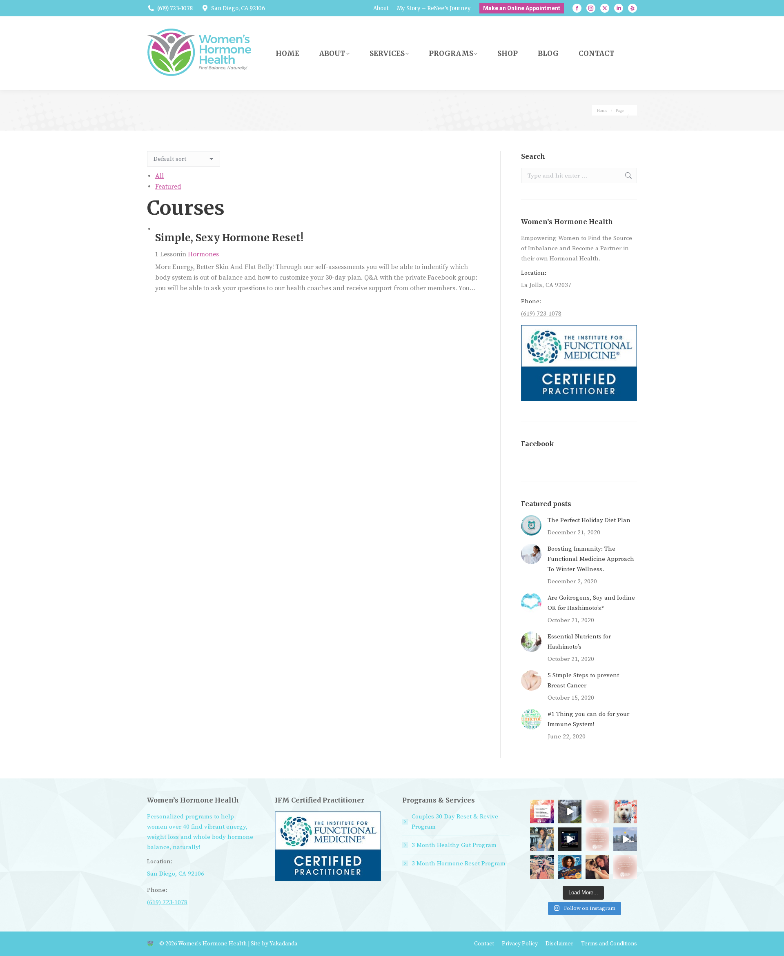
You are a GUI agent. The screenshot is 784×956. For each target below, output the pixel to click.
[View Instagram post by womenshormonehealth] (549, 818)
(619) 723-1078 (175, 8)
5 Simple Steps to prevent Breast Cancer (583, 680)
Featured (168, 186)
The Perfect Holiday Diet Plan (589, 520)
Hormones (203, 254)
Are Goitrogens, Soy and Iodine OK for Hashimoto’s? (591, 603)
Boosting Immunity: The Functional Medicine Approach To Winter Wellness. (591, 559)
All (159, 176)
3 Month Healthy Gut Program (454, 845)
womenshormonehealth (625, 811)
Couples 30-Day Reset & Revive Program (455, 822)
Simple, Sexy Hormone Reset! (229, 237)
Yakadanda (283, 943)
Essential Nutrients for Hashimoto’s (579, 642)
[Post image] (531, 525)
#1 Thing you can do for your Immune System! (588, 719)
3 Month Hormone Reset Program (459, 863)
